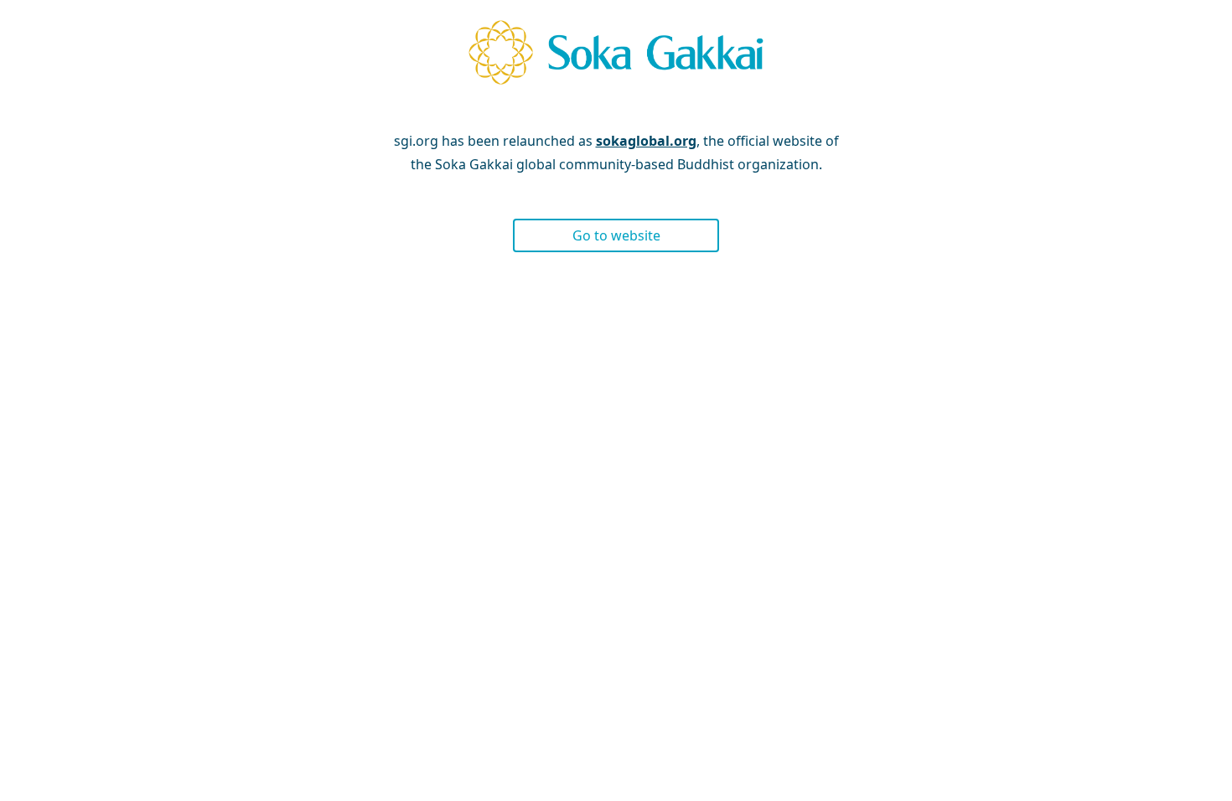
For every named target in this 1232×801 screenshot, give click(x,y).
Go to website (616, 235)
